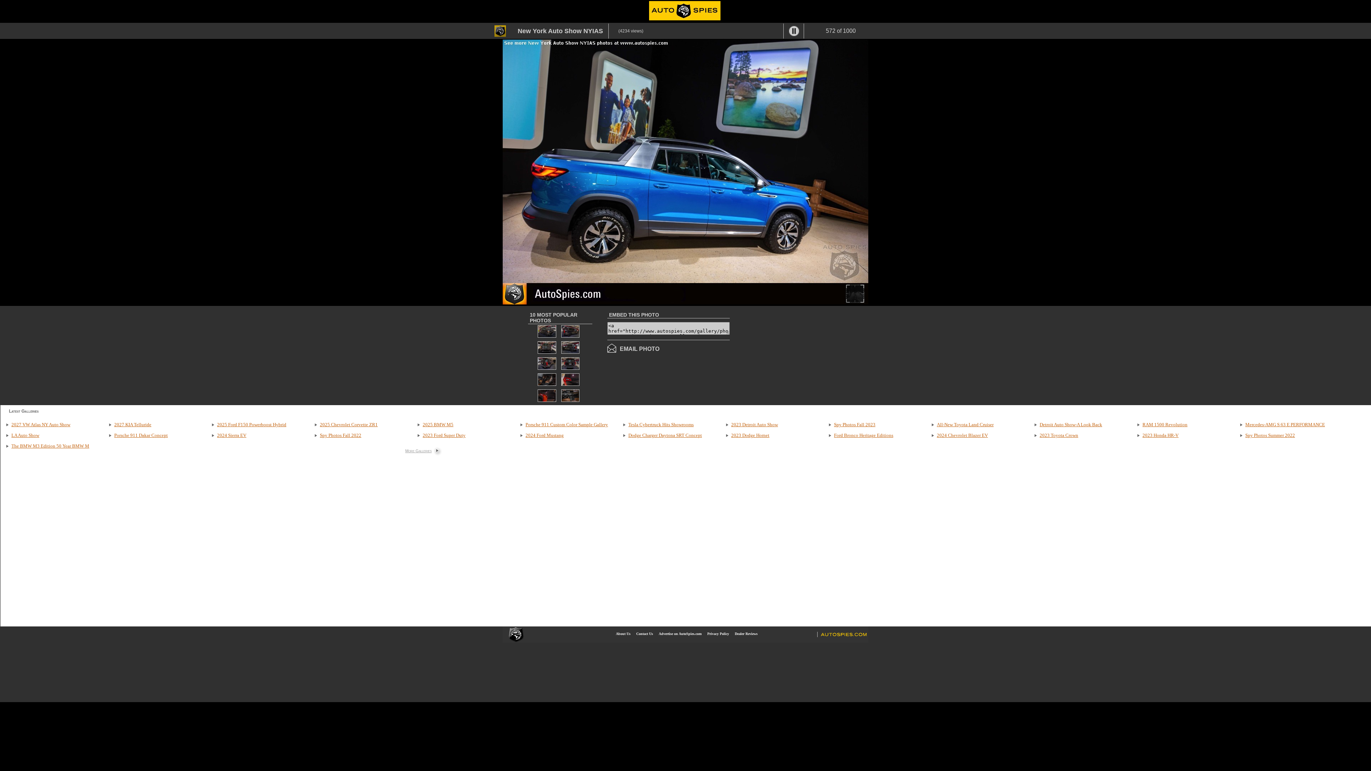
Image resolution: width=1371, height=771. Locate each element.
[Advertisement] (789, 354)
